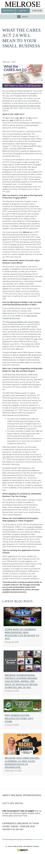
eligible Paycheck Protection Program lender (21, 106)
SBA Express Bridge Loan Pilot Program (23, 322)
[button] (8, 10)
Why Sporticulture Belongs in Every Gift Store (19, 718)
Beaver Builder (37, 839)
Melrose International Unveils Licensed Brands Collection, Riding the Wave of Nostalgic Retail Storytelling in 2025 (21, 681)
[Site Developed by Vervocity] (23, 850)
